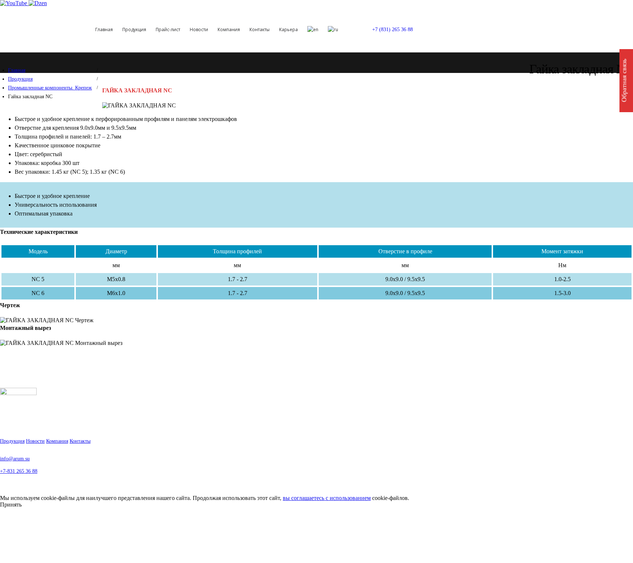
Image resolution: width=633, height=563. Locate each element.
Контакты (259, 29)
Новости (199, 29)
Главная (104, 29)
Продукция (134, 29)
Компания (229, 29)
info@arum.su (15, 458)
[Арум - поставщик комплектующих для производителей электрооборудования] (42, 29)
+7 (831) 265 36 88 (392, 29)
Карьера (288, 29)
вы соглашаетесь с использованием (327, 498)
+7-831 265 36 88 (18, 471)
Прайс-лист (168, 29)
